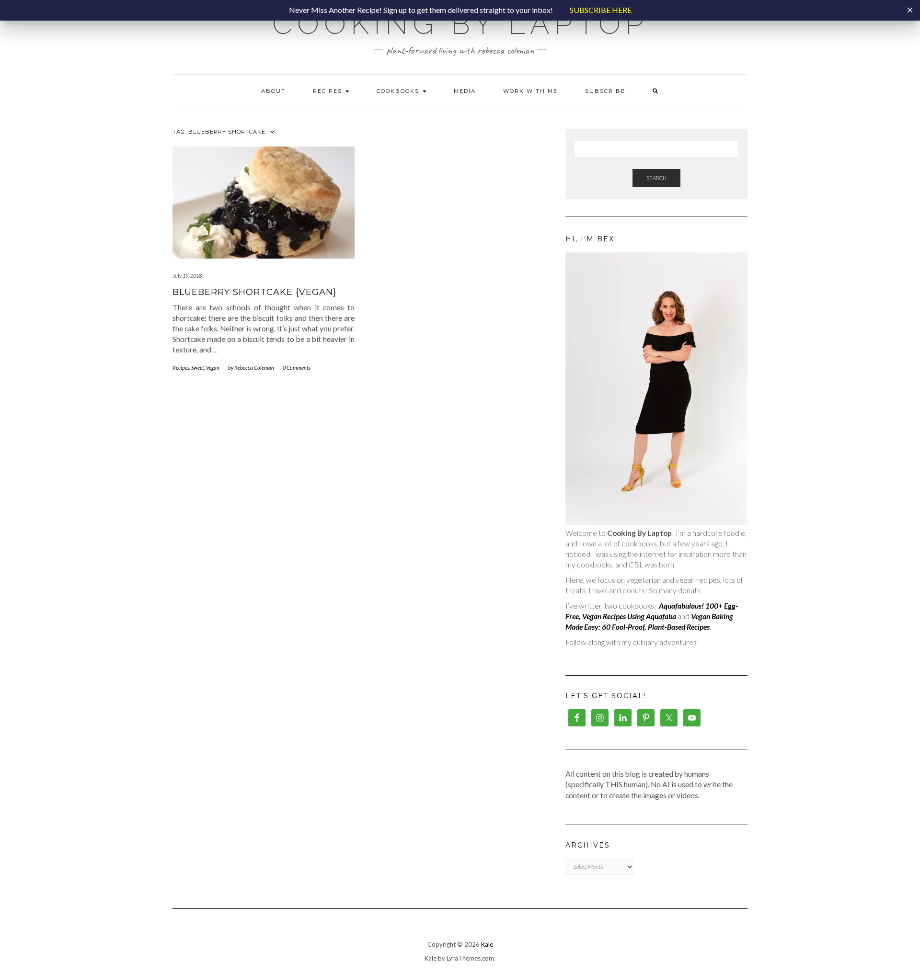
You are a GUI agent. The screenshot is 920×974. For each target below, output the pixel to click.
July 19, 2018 (187, 275)
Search (656, 178)
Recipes (329, 91)
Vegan (212, 367)
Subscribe (605, 91)
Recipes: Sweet (188, 367)
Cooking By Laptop (460, 24)
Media (465, 91)
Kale (487, 944)
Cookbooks (399, 91)
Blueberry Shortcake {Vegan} (254, 292)
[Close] (910, 10)
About (273, 91)
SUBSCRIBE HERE (601, 9)
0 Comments (296, 367)
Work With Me (530, 91)
